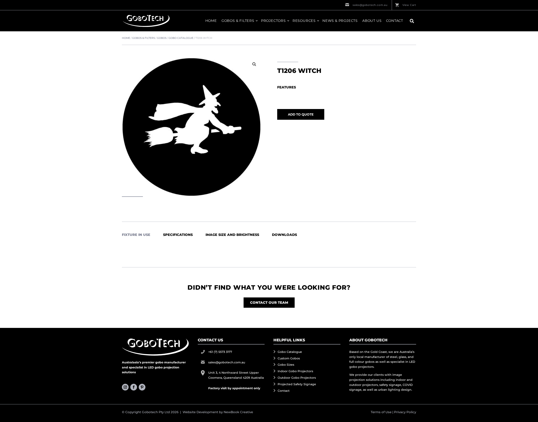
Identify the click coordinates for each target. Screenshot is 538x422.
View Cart (409, 5)
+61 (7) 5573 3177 (220, 352)
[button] (254, 64)
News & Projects (340, 20)
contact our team (269, 303)
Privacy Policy (405, 412)
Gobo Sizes (286, 365)
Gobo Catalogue (181, 37)
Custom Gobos (289, 358)
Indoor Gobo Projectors (295, 371)
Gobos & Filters (143, 37)
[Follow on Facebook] (133, 387)
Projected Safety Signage (297, 384)
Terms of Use (381, 412)
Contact (394, 20)
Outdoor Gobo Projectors (297, 378)
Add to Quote (301, 114)
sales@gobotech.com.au (370, 5)
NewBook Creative (238, 412)
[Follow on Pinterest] (142, 387)
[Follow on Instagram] (125, 387)
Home (211, 20)
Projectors (273, 20)
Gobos (161, 37)
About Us (371, 20)
